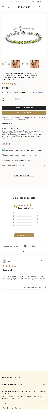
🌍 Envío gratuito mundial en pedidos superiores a (22, 150)
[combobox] (34, 252)
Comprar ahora (24, 113)
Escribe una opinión (24, 235)
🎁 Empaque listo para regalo (13, 165)
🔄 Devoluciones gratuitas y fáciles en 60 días (19, 155)
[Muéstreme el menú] (3, 7)
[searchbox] (13, 246)
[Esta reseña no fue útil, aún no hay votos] (43, 287)
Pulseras (9, 71)
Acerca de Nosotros (12, 384)
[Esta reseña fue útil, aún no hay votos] (40, 287)
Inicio (3, 71)
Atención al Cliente (11, 378)
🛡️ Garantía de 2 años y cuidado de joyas (17, 160)
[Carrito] (45, 7)
